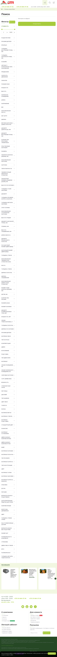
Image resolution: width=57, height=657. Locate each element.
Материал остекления (5, 433)
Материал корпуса (7, 461)
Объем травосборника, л (6, 321)
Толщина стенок (6, 255)
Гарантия (4, 80)
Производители (6, 41)
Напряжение (5, 103)
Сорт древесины (6, 378)
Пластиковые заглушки (5, 147)
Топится (4, 405)
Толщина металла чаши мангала (7, 557)
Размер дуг (4, 533)
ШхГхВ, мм (4, 294)
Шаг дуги (4, 115)
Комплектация (5, 343)
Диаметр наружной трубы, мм (7, 222)
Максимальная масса (6, 111)
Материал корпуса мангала (7, 480)
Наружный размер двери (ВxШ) (7, 251)
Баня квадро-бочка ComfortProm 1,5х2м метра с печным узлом (51, 573)
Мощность (4, 87)
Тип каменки (5, 398)
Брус (2, 549)
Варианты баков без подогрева (6, 529)
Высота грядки (6, 217)
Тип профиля (5, 458)
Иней (2, 447)
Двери (3, 347)
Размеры (4, 151)
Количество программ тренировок (5, 141)
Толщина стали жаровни (6, 189)
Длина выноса (5, 235)
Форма (3, 409)
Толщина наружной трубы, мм (6, 57)
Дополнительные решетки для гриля (7, 501)
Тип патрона (5, 339)
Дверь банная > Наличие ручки (5, 443)
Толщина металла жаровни (7, 203)
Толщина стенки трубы (6, 518)
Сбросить (12, 22)
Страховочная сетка (5, 386)
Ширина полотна (6, 272)
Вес (2, 107)
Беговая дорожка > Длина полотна (7, 123)
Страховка (4, 541)
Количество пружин (5, 298)
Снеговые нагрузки (7, 375)
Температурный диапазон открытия (6, 174)
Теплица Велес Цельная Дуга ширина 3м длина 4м (13, 573)
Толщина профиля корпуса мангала (7, 198)
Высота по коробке (7, 185)
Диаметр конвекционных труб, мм (6, 312)
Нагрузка (4, 165)
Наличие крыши (6, 505)
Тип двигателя (5, 357)
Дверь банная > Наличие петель (6, 438)
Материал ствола (6, 416)
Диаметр (4, 194)
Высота (3, 91)
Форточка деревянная (5, 510)
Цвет (2, 469)
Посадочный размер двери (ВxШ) (7, 246)
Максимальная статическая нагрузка (6, 213)
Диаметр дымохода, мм (6, 128)
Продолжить (37, 23)
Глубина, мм (5, 226)
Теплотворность (6, 168)
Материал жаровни (7, 476)
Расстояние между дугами (7, 523)
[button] (1, 578)
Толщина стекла (6, 269)
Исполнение (5, 350)
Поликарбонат (5, 552)
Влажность (4, 382)
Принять (52, 653)
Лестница (4, 391)
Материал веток (6, 412)
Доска (3, 488)
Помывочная (5, 84)
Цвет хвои (4, 401)
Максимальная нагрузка (6, 160)
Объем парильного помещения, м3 (7, 370)
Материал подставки (4, 420)
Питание (4, 492)
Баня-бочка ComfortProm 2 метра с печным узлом (32, 572)
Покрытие (4, 428)
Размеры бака (5, 303)
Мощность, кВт (6, 316)
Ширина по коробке (7, 329)
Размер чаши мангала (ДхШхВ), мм (6, 289)
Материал (4, 361)
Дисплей (4, 394)
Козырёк (4, 61)
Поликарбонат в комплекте (6, 537)
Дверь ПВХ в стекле (7, 545)
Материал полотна (7, 454)
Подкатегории (5, 37)
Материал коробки (7, 451)
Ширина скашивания (5, 277)
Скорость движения (4, 76)
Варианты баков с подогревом (7, 496)
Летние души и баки (9, 9)
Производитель (6, 332)
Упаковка (4, 484)
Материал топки (6, 472)
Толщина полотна (7, 325)
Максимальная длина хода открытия (6, 283)
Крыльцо (4, 45)
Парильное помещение (4, 95)
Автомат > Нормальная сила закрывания (6, 67)
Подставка (4, 354)
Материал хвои (6, 336)
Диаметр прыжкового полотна (5, 240)
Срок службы (5, 207)
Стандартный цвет (7, 425)
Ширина (3, 119)
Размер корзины (6, 306)
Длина (3, 100)
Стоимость (4, 26)
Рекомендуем (5, 565)
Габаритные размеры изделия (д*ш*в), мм (6, 180)
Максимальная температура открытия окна (6, 260)
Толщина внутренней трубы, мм (7, 50)
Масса (3, 265)
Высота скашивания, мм (6, 230)
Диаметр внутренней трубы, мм (7, 135)
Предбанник (5, 71)
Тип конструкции (6, 465)
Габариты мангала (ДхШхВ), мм (7, 155)
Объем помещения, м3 (7, 365)
